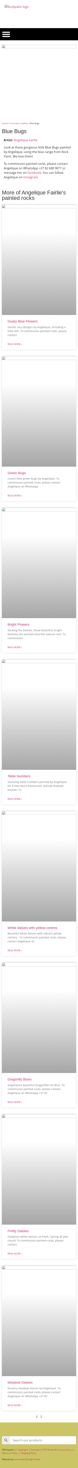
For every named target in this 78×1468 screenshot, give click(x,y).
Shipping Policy (29, 1453)
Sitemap (35, 1449)
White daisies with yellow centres (32, 928)
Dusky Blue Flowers (23, 321)
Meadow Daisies (20, 1382)
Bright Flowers (18, 624)
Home (5, 123)
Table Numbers (19, 776)
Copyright (23, 1449)
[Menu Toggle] (6, 34)
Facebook (34, 173)
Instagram (30, 177)
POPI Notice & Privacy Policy (56, 1449)
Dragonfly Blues (20, 1079)
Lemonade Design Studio (27, 1459)
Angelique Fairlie (25, 140)
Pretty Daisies (18, 1231)
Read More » (15, 344)
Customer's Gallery (19, 123)
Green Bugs (17, 473)
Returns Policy (9, 1453)
